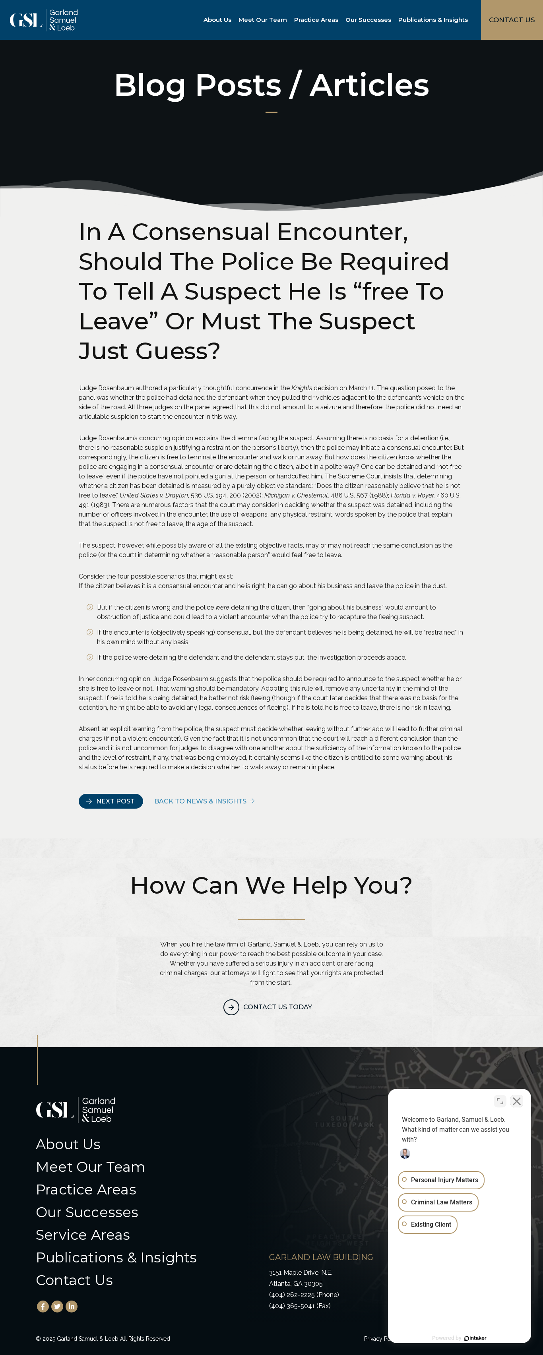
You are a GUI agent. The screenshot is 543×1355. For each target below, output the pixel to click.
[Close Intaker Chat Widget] (516, 1101)
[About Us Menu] (233, 20)
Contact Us (74, 1280)
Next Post (115, 801)
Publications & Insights (433, 19)
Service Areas (83, 1234)
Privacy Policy (382, 1339)
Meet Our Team (263, 19)
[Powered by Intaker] (475, 1338)
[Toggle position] (500, 1101)
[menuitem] (219, 20)
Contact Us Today (277, 1007)
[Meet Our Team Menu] (288, 20)
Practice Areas (316, 19)
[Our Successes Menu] (392, 20)
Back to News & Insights (200, 801)
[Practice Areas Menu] (339, 20)
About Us (217, 19)
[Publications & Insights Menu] (469, 20)
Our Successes (368, 19)
